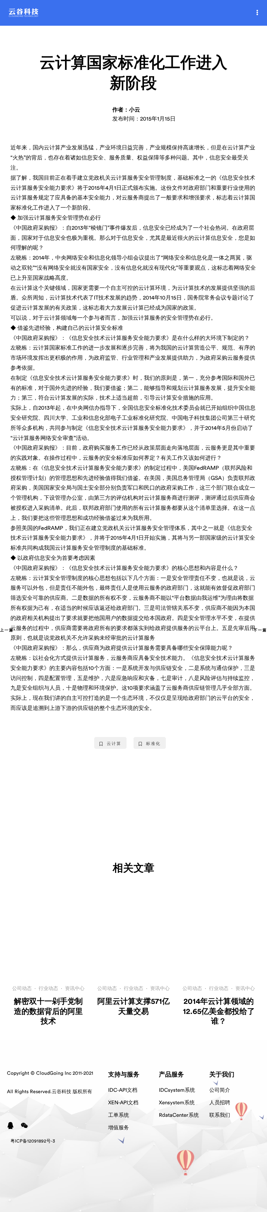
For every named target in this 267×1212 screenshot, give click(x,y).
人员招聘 (219, 1102)
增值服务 (118, 1127)
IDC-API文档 (122, 1090)
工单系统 (118, 1115)
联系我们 (219, 1115)
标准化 (153, 744)
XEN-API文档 (123, 1102)
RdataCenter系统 (179, 1115)
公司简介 (219, 1090)
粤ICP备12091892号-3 (32, 1141)
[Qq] (10, 1125)
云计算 (114, 744)
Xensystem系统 (177, 1102)
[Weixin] (24, 1125)
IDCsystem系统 (177, 1090)
